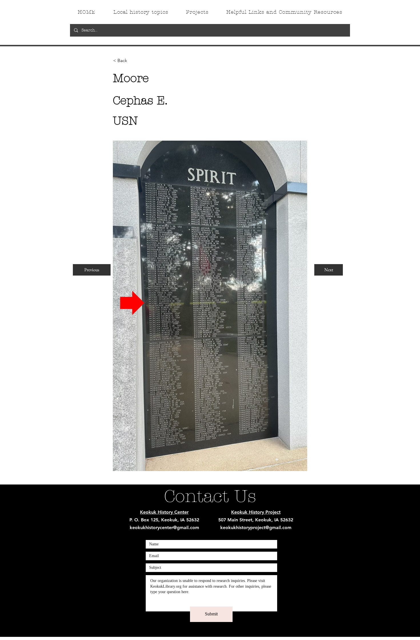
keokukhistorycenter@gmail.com (164, 527)
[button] (132, 60)
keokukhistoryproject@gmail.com (255, 527)
